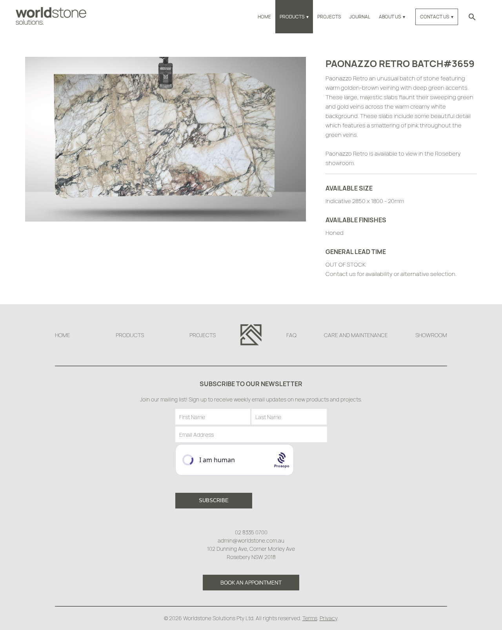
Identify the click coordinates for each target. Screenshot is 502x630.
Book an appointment (251, 582)
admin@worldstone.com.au (251, 540)
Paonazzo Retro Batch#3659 (400, 63)
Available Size (349, 188)
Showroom (431, 335)
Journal (359, 16)
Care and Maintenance (356, 335)
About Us (390, 16)
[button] (472, 16)
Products (292, 16)
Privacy (328, 618)
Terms (309, 618)
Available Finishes (356, 220)
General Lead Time (356, 251)
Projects (329, 16)
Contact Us (434, 16)
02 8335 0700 (251, 532)
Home (264, 16)
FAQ (291, 335)
